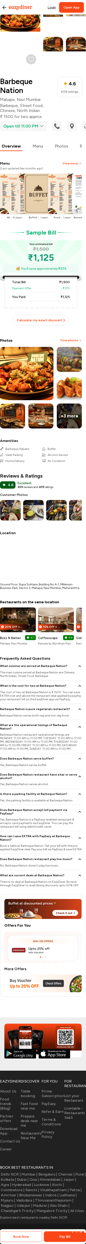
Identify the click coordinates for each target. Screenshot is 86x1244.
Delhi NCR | (11, 1174)
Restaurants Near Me (31, 1135)
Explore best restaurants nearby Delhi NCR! (34, 1217)
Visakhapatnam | (54, 1190)
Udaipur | (24, 1205)
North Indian (28, 110)
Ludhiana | (68, 1195)
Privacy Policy (48, 1134)
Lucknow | (42, 1184)
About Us (8, 1091)
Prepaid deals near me (29, 1121)
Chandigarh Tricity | (18, 1210)
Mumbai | (29, 1174)
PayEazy (49, 1103)
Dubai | (23, 1179)
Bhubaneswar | (31, 1195)
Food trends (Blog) (5, 1104)
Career (6, 1149)
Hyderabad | (22, 1184)
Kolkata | (8, 1179)
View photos (69, 340)
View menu (70, 163)
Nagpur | (8, 1205)
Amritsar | (9, 1195)
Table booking (28, 1093)
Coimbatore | (12, 1190)
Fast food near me (29, 1106)
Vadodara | (25, 1200)
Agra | (6, 1184)
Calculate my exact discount (39, 320)
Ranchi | (32, 1190)
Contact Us (10, 1141)
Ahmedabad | (51, 1179)
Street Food (31, 105)
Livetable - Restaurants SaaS (74, 1113)
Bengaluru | (47, 1174)
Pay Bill (64, 1237)
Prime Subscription (53, 1093)
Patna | (76, 1190)
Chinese (7, 110)
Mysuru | (8, 1200)
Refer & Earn (52, 1111)
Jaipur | (69, 1179)
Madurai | (41, 1205)
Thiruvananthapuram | (54, 1200)
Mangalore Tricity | (53, 1210)
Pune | (80, 1174)
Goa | (34, 1179)
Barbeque (9, 105)
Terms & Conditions (51, 1121)
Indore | (51, 1195)
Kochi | (58, 1184)
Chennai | (66, 1174)
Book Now (21, 1237)
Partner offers (6, 1118)
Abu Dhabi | (60, 1205)
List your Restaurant (73, 1098)
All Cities (76, 1211)
